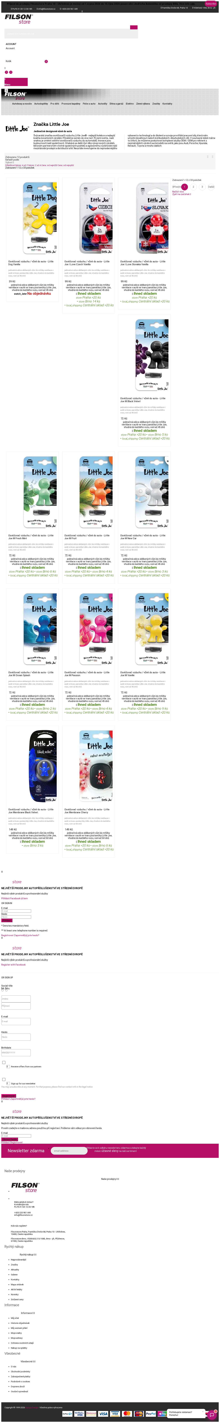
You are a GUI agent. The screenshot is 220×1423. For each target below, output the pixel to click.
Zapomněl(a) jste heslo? (26, 935)
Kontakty (15, 1279)
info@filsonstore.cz (46, 9)
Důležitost (10, 165)
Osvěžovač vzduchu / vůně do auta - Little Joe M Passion (87, 674)
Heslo (4, 914)
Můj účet (15, 1318)
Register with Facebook (13, 964)
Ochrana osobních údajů (22, 1343)
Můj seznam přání (19, 1328)
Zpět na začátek (181, 194)
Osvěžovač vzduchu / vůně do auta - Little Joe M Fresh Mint (30, 537)
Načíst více (178, 191)
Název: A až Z (21, 165)
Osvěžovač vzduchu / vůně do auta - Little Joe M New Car (142, 537)
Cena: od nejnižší (49, 165)
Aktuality (15, 1269)
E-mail (4, 908)
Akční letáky (16, 1289)
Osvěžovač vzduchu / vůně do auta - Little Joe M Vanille (142, 674)
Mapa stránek (17, 1284)
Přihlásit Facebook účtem (14, 898)
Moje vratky (16, 1333)
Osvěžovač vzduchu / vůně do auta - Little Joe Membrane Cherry (87, 811)
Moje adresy (16, 1338)
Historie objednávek (20, 1323)
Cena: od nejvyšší (66, 165)
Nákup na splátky (19, 1348)
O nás (13, 1366)
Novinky (14, 1294)
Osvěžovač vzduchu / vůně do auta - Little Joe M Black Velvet (142, 400)
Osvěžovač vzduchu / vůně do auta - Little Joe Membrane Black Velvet (30, 811)
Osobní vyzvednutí (19, 1391)
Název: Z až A (34, 165)
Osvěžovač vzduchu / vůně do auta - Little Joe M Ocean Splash (30, 674)
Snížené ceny (17, 1299)
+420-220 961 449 (69, 9)
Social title (7, 985)
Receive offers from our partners (26, 1066)
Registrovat (7, 935)
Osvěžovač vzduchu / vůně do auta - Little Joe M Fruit (87, 537)
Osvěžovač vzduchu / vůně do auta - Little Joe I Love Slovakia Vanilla (142, 263)
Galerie (14, 1274)
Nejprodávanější (18, 1259)
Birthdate (6, 1047)
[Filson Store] (19, 19)
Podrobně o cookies (20, 1381)
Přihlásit (7, 920)
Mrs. (7, 988)
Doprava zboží (18, 1386)
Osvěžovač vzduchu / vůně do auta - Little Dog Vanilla (30, 263)
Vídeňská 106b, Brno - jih (204, 8)
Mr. (3, 988)
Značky (14, 1264)
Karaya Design (31, 1407)
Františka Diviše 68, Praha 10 (175, 8)
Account (11, 44)
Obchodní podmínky (20, 1371)
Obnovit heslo (10, 1139)
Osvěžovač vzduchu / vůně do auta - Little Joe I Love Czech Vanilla (87, 263)
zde (192, 3)
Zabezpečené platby (20, 1376)
